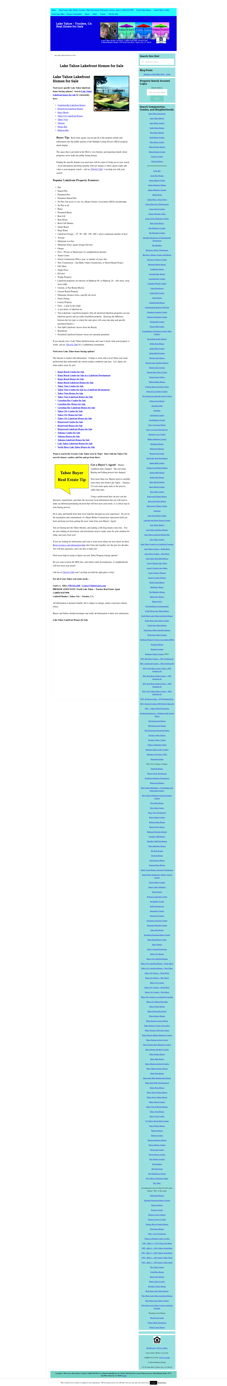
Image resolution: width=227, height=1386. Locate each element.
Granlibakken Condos (157, 420)
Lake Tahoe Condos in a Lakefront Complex (157, 544)
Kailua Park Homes (157, 477)
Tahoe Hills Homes (157, 1059)
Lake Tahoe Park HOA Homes (157, 558)
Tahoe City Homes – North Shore (157, 973)
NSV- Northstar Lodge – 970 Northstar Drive (157, 699)
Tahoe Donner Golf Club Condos (157, 1030)
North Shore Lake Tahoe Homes (157, 611)
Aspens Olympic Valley (157, 214)
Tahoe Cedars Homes (157, 1006)
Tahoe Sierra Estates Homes (157, 1092)
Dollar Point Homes (157, 343)
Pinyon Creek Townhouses (157, 773)
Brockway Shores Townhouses (157, 250)
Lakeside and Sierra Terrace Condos (157, 520)
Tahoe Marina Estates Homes (157, 1068)
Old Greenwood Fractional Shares (157, 730)
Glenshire (157, 410)
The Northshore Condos (157, 1173)
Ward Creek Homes (157, 1277)
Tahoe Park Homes (157, 1073)
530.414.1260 (97, 169)
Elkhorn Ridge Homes (157, 382)
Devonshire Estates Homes (157, 339)
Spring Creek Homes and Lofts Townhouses (157, 870)
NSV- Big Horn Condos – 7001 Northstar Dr (157, 659)
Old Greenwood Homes (157, 721)
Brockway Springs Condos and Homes (157, 255)
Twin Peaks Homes (157, 1229)
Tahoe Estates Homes (157, 1054)
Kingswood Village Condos (157, 506)
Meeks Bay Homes (157, 597)
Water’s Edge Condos (157, 1281)
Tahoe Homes (157, 944)
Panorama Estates (157, 759)
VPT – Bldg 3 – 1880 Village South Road (157, 1253)
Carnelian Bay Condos (157, 279)
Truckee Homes (157, 161)
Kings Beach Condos (157, 487)
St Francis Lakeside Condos (157, 897)
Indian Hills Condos (157, 463)
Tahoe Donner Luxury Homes (157, 1021)
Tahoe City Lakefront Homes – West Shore (157, 968)
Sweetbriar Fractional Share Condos (157, 935)
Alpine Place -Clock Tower (157, 199)
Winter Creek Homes (157, 1327)
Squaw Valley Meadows (157, 887)
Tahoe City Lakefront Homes (157, 959)
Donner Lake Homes (157, 358)
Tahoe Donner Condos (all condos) (157, 1025)
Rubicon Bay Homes (157, 827)
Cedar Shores (157, 298)
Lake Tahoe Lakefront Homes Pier (157, 534)
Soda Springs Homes (157, 860)
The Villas (157, 1183)
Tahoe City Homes (157, 954)
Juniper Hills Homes (157, 472)
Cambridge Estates (157, 269)
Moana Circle (157, 601)
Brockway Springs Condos (157, 259)
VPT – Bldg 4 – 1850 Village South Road (157, 1248)
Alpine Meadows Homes (157, 185)
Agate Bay (157, 171)
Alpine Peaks (157, 194)
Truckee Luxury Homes (157, 1214)
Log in (124, 1376)
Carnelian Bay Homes (157, 274)
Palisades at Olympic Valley (157, 754)
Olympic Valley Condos (157, 740)
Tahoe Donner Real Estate (157, 1011)
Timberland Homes (157, 1195)
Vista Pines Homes (157, 1272)
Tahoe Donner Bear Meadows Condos (157, 1044)
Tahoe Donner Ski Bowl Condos (157, 1049)
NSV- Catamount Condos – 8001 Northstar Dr (157, 663)
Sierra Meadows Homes (157, 846)
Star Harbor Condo (157, 901)
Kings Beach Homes (157, 482)
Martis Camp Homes (157, 582)
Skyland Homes (157, 855)
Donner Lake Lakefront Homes (157, 363)
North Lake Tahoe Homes (157, 625)
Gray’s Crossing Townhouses (157, 429)
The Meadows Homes (157, 592)
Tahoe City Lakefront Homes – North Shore (157, 963)
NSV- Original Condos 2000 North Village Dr (157, 704)
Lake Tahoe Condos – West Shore (157, 554)
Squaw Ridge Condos (157, 882)
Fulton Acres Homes (157, 401)
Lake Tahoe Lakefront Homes (157, 530)
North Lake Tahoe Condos (157, 635)
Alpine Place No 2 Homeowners (157, 204)
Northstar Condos (157, 649)
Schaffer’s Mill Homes (157, 836)
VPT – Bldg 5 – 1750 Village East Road (157, 1243)
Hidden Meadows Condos (157, 439)
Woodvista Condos (157, 1318)
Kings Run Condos (157, 491)
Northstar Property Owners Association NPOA (157, 639)
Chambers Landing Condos (157, 312)
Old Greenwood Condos (157, 726)
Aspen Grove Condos (157, 209)
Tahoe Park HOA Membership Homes (157, 1078)
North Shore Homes (157, 128)
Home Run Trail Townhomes (157, 458)
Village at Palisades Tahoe (157, 745)
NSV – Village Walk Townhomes (157, 708)
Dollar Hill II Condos (157, 353)
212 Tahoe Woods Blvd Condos (157, 1121)
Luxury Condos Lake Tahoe (157, 568)
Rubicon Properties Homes (157, 832)
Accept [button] (153, 1383)
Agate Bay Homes (157, 175)
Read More (162, 1382)
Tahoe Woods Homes (157, 1126)
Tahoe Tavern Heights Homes (157, 1107)
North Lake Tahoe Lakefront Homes (157, 630)
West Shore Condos (157, 142)
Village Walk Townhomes (157, 1322)
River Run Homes (157, 803)
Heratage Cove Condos (157, 434)
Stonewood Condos (157, 916)
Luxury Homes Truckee (157, 573)
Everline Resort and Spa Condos (157, 386)
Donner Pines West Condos (157, 372)
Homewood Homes (157, 448)
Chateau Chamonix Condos (157, 317)
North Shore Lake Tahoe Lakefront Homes (157, 616)
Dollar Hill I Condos (157, 348)
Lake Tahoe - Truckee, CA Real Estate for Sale (74, 25)
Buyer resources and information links (69, 544)
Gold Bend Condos (157, 415)
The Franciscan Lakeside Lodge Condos (157, 396)
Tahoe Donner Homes (157, 147)
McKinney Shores (157, 587)
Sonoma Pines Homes (157, 865)
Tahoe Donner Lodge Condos (157, 1040)
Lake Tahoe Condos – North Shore (157, 549)
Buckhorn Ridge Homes (157, 264)
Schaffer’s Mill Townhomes (157, 841)
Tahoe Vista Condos (157, 1116)
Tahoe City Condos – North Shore (157, 987)
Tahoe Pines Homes (157, 1087)
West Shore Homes (157, 132)
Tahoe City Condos (157, 982)
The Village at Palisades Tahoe (157, 1178)
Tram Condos (157, 892)
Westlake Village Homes (157, 1286)
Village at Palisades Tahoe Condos (157, 1238)
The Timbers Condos (157, 1159)
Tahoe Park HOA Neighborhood (157, 1083)
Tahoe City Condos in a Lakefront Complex (157, 997)
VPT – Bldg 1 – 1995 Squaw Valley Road (157, 1262)
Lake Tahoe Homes (157, 118)
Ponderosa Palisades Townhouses (157, 778)
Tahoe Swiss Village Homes (157, 1097)
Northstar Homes (157, 644)
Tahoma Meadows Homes (157, 1140)
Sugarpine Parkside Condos (157, 925)
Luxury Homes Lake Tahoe (157, 563)
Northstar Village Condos (154, 654)
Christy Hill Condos (157, 326)
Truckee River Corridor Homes (157, 1224)
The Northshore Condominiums (157, 606)
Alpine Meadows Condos (157, 190)
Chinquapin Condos (157, 321)
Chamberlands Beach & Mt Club (157, 307)
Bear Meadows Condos (157, 228)
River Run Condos (157, 808)
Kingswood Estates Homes (157, 496)
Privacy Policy (162, 1348)
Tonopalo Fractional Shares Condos (157, 1200)
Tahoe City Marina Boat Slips (157, 1002)
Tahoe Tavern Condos (157, 1102)
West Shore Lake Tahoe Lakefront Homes (157, 1296)
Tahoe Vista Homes (157, 1111)
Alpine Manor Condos (157, 180)
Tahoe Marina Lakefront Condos (157, 1064)
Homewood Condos (157, 453)
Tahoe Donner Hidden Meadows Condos (157, 1035)
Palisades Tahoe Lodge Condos (157, 749)
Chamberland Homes (157, 302)
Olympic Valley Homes (157, 735)
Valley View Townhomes (157, 1234)
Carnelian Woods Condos (157, 283)
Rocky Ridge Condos (157, 817)
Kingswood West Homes (157, 501)
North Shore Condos (157, 137)
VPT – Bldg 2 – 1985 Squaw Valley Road (157, 1257)
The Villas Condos (157, 1267)
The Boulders (157, 245)
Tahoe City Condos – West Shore (157, 992)
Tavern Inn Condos (157, 1150)
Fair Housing (151, 1348)
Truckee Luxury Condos (157, 1219)
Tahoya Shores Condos (157, 1145)
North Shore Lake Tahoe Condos (157, 620)
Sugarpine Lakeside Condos (157, 920)
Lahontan (157, 511)
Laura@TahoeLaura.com (94, 585)
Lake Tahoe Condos (157, 123)
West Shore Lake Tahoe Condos (157, 1300)
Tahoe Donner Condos (157, 152)
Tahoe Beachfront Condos (157, 939)
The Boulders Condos (157, 233)
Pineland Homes (157, 768)
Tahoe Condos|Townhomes (157, 949)
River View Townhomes (157, 812)
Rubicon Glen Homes (157, 822)
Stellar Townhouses (157, 906)
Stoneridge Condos (157, 911)
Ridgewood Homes (157, 783)
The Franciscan (157, 1169)
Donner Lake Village (157, 377)
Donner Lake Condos (157, 367)
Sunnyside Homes (157, 930)
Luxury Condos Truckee (157, 577)
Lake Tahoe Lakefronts (157, 113)
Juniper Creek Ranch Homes (157, 468)
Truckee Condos (157, 156)
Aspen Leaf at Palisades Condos (157, 218)
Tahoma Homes (157, 1130)
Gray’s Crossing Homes (157, 425)
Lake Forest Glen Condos (157, 515)
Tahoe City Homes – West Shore (157, 978)
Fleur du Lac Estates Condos (157, 391)
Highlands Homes (157, 444)
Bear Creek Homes (157, 223)
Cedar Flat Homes (157, 288)
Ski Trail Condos (157, 851)
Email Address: (157, 87)
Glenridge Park (157, 406)
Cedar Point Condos (157, 293)
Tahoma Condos (157, 1135)
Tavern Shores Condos (157, 1154)
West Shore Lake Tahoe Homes (157, 1291)
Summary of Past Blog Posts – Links (157, 74)
